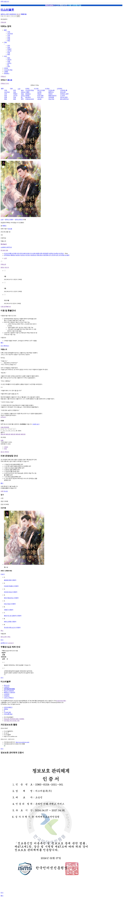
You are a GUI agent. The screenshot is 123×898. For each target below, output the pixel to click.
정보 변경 (51, 99)
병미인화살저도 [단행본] (11, 598)
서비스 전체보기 (9, 697)
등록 (2, 440)
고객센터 (59, 88)
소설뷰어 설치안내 (6, 247)
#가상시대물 (7, 253)
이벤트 (6, 68)
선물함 (6, 71)
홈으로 (9, 80)
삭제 (2, 491)
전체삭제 (3, 22)
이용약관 (6, 687)
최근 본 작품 (41, 90)
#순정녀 (27, 255)
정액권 (50, 93)
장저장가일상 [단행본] (10, 592)
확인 (2, 342)
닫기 (2, 345)
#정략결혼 (46, 253)
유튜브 (6, 709)
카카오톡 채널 (8, 714)
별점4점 (18, 434)
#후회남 (12, 255)
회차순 (3, 267)
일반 (8, 66)
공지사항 (63, 92)
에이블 (10, 228)
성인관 (9, 51)
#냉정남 (51, 253)
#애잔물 (45, 255)
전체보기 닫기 (5, 83)
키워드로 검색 (29, 99)
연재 (8, 32)
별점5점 (23, 434)
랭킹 (8, 40)
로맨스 (9, 63)
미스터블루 (7, 9)
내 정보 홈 (51, 90)
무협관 (9, 49)
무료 (8, 52)
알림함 (12, 14)
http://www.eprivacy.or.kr (22, 742)
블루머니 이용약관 (9, 692)
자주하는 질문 (64, 93)
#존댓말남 (7, 255)
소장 (5, 258)
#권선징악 (20, 253)
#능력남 (56, 253)
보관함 (39, 92)
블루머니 (51, 92)
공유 (6, 250)
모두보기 (3, 417)
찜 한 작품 (40, 95)
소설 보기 (11, 643)
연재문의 (6, 696)
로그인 (19, 14)
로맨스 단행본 (9, 219)
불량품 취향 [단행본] (10, 580)
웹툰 (5, 30)
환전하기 (6, 345)
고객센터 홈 (63, 90)
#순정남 (61, 253)
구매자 (6, 447)
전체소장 (3, 264)
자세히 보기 (35, 424)
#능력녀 (17, 255)
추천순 (7, 452)
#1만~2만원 (51, 255)
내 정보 (47, 88)
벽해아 (4, 225)
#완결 (62, 255)
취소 (2, 630)
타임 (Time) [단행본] (10, 604)
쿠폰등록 (51, 97)
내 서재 (36, 88)
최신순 (7, 267)
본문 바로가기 (5, 1)
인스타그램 (7, 712)
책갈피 (39, 93)
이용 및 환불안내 (6, 306)
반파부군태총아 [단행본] (11, 586)
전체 (5, 448)
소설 (5, 56)
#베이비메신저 (27, 253)
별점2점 (8, 434)
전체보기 (3, 76)
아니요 (6, 491)
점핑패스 (6, 73)
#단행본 (67, 255)
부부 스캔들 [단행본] (10, 621)
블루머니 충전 (5, 14)
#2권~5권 (58, 255)
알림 (3, 250)
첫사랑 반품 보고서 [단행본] (12, 627)
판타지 (9, 59)
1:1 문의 (62, 95)
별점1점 (3, 434)
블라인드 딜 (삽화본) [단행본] (12, 615)
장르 (8, 37)
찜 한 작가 (40, 97)
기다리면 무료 (8, 70)
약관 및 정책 (64, 97)
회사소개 (6, 685)
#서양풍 (14, 253)
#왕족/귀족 (39, 253)
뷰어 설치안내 (64, 99)
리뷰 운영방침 (5, 427)
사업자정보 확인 (61, 700)
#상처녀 (22, 255)
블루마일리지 (52, 95)
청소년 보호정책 (9, 690)
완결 (8, 39)
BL (8, 64)
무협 (8, 61)
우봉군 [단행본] (8, 609)
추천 (8, 45)
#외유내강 (33, 255)
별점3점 (13, 434)
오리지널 (10, 33)
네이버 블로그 (8, 707)
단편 (8, 35)
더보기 (3, 574)
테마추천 (28, 97)
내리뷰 (39, 99)
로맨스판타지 (19, 219)
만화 (5, 42)
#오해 (33, 253)
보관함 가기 (4, 643)
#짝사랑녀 (40, 255)
